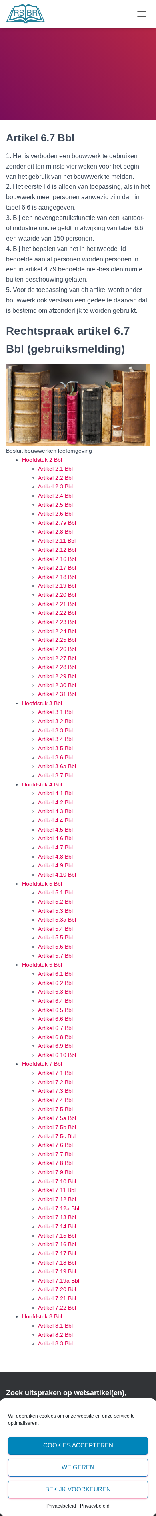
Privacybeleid (61, 1506)
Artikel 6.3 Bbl (55, 991)
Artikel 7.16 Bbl (57, 1244)
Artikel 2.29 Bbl (57, 676)
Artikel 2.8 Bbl (55, 532)
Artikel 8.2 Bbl (55, 1335)
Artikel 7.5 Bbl (55, 1109)
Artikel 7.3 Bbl (55, 1091)
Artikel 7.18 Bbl (57, 1262)
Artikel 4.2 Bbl (55, 802)
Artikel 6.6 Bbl (55, 1019)
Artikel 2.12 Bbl (57, 550)
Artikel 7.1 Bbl (55, 1073)
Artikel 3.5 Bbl (55, 748)
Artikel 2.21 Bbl (57, 604)
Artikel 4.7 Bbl (55, 847)
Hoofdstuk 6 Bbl (42, 964)
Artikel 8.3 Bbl (55, 1343)
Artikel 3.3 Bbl (55, 730)
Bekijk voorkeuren (78, 1489)
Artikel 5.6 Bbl (55, 946)
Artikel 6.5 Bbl (55, 1010)
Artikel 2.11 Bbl (57, 540)
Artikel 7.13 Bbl (57, 1217)
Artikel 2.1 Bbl (55, 468)
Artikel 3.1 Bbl (55, 712)
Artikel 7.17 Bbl (57, 1253)
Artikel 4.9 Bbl (55, 865)
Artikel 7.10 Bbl (57, 1181)
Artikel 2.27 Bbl (57, 658)
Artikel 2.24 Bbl (57, 631)
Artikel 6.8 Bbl (55, 1037)
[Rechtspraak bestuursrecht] (28, 14)
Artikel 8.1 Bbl (55, 1325)
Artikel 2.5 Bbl (55, 505)
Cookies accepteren (78, 1445)
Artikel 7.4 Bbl (55, 1100)
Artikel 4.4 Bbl (55, 820)
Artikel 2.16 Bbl (57, 559)
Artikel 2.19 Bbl (57, 585)
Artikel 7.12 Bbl (57, 1199)
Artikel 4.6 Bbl (55, 838)
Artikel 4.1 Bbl (55, 793)
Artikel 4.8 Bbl (55, 856)
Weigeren (78, 1467)
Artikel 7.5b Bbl (57, 1127)
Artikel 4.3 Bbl (55, 811)
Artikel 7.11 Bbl (57, 1190)
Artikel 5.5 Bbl (55, 937)
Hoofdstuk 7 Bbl (42, 1064)
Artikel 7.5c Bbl (57, 1136)
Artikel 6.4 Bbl (55, 1001)
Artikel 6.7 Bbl (55, 1028)
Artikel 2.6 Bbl (55, 513)
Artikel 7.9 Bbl (55, 1172)
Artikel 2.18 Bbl (57, 577)
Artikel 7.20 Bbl (57, 1289)
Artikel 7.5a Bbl (57, 1118)
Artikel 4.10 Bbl (57, 874)
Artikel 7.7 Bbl (55, 1154)
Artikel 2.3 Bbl (55, 486)
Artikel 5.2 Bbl (55, 901)
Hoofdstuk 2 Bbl (42, 460)
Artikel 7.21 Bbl (57, 1298)
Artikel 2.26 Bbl (57, 649)
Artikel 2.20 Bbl (57, 595)
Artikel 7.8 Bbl (55, 1163)
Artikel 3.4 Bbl (55, 739)
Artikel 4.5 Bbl (55, 829)
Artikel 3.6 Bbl (55, 757)
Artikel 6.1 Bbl (55, 974)
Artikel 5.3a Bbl (57, 919)
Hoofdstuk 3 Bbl (42, 703)
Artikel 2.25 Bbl (57, 640)
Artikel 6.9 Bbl (55, 1046)
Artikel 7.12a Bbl (58, 1208)
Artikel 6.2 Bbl (55, 983)
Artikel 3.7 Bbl (55, 775)
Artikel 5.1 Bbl (55, 892)
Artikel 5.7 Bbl (55, 956)
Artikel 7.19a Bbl (58, 1280)
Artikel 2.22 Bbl (57, 613)
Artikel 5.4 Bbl (55, 929)
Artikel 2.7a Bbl (57, 523)
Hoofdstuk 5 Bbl (42, 884)
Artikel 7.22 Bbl (57, 1307)
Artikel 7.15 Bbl (57, 1235)
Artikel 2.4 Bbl (55, 495)
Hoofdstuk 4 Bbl (42, 784)
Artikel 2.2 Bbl (55, 478)
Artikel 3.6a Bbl (57, 766)
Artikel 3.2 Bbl (55, 721)
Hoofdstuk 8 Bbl (42, 1316)
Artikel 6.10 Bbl (57, 1055)
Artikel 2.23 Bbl (57, 622)
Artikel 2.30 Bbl (57, 685)
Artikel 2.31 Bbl (57, 694)
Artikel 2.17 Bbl (57, 568)
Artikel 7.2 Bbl (55, 1082)
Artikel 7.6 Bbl (55, 1145)
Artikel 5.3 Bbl (55, 911)
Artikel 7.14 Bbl (57, 1226)
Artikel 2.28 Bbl (57, 667)
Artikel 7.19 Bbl (57, 1271)
